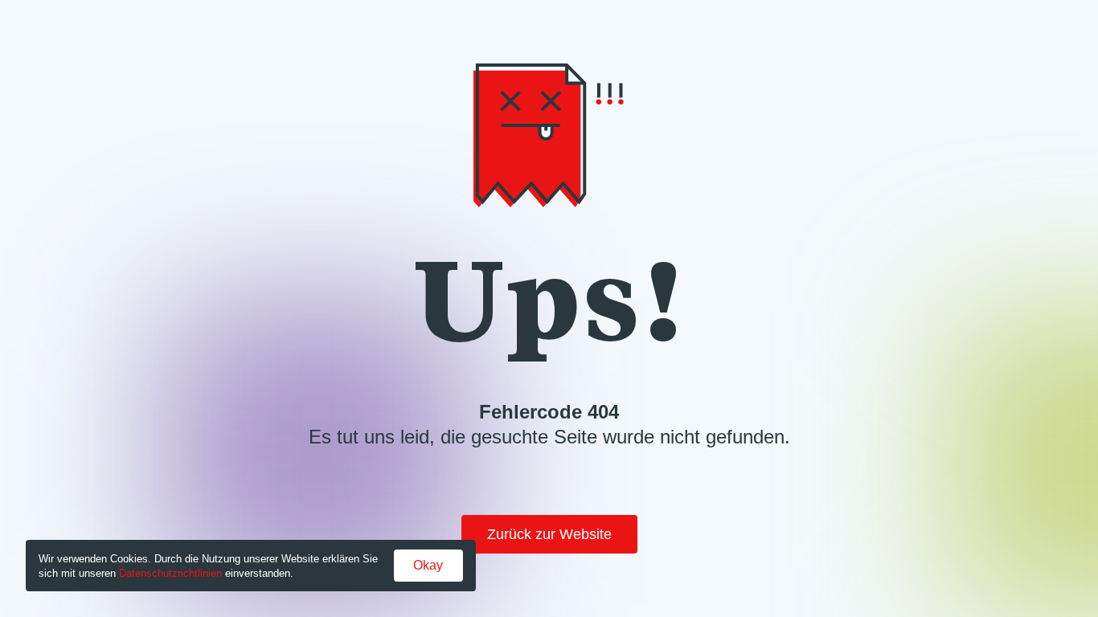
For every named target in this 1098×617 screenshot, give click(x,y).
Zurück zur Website (549, 534)
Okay (428, 565)
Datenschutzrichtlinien (170, 573)
